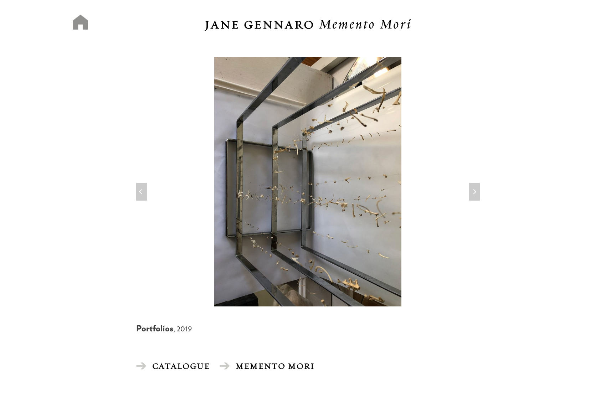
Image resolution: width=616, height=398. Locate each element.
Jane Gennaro (308, 24)
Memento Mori (275, 365)
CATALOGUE (181, 365)
